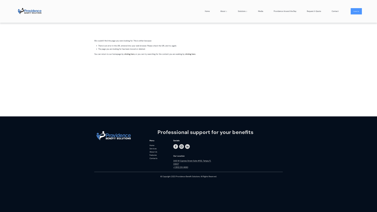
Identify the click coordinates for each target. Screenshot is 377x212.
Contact (335, 11)
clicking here (129, 54)
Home (207, 11)
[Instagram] (181, 146)
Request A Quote (314, 11)
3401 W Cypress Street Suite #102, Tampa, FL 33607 (192, 162)
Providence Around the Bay (285, 11)
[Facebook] (175, 146)
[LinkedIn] (187, 146)
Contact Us (356, 11)
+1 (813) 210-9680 (180, 167)
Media (260, 11)
